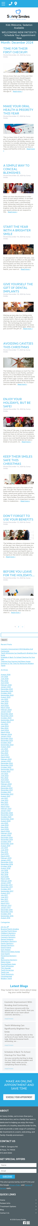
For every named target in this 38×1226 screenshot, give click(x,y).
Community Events (8, 935)
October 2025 (6, 693)
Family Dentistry (7, 943)
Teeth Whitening (7, 966)
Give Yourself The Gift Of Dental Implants (18, 287)
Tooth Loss (5, 972)
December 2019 (7, 837)
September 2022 (7, 769)
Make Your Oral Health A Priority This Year (18, 109)
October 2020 (6, 817)
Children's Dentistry (8, 933)
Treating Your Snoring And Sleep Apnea (16, 661)
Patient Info (5, 1203)
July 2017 (4, 895)
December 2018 (7, 862)
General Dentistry (7, 946)
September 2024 (7, 720)
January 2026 (6, 687)
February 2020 (6, 833)
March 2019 (5, 856)
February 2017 (6, 906)
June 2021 (4, 800)
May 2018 (4, 875)
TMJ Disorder (6, 968)
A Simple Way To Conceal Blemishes (16, 169)
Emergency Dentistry (9, 941)
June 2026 (5, 679)
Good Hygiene (6, 948)
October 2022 (6, 767)
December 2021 (7, 788)
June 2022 (5, 776)
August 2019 (5, 846)
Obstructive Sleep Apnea (10, 952)
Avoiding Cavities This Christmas (18, 345)
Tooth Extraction (7, 970)
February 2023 (6, 759)
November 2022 (7, 765)
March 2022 (5, 782)
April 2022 (5, 780)
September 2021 (7, 794)
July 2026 (4, 677)
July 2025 (4, 699)
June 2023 (4, 751)
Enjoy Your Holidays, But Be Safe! (17, 402)
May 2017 (4, 899)
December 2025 (7, 689)
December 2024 (7, 714)
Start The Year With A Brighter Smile (17, 230)
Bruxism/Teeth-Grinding (10, 929)
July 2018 (4, 870)
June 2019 (4, 850)
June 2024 (5, 726)
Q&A (2, 958)
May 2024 (4, 728)
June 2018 (4, 873)
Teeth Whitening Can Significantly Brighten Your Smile (16, 1028)
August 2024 (6, 722)
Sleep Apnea (5, 962)
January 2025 (6, 712)
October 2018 (6, 866)
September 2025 (7, 695)
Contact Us (4, 1213)
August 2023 (5, 747)
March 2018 (5, 879)
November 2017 (7, 887)
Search (4, 640)
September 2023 (7, 745)
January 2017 (6, 908)
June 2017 (4, 897)
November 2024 (7, 716)
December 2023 (7, 738)
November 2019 (7, 840)
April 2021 (5, 805)
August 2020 (6, 821)
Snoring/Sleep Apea (8, 964)
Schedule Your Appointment (19, 1097)
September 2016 (7, 916)
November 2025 (7, 691)
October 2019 (6, 842)
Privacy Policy (15, 1185)
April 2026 (5, 683)
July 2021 (4, 798)
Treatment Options (8, 1206)
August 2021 (5, 796)
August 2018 (5, 868)
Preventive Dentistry (8, 956)
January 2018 (6, 883)
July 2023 (4, 749)
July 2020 (4, 823)
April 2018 (5, 877)
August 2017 (5, 893)
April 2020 (5, 829)
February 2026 (6, 685)
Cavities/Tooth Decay (9, 931)
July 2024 (4, 724)
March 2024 (5, 732)
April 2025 (5, 705)
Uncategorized (6, 976)
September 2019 (7, 844)
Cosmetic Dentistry (8, 937)
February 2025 (6, 710)
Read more (9, 1019)
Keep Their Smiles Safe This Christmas (17, 460)
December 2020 (7, 813)
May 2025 (4, 703)
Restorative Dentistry (9, 960)
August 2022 (5, 771)
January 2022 (6, 786)
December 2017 (7, 885)
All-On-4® (5, 927)
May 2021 (4, 802)
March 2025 (5, 708)
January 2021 (6, 811)
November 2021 (7, 790)
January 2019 (6, 860)
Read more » (17, 91)
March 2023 (5, 757)
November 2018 (7, 864)
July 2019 (4, 848)
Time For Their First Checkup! (15, 50)
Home (2, 1200)
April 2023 (5, 755)
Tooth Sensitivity (7, 974)
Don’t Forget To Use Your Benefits (18, 517)
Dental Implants (7, 939)
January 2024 (6, 736)
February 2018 (6, 881)
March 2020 (5, 831)
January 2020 (6, 835)
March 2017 (5, 903)
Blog (2, 1210)
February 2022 (6, 784)
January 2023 (6, 761)
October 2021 (6, 792)
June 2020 (5, 825)
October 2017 (6, 889)
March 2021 (5, 807)
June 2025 (5, 701)
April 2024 (5, 730)
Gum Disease (5, 950)
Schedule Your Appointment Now (19, 36)
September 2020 (7, 819)
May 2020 (4, 827)
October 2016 (6, 914)
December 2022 (7, 763)
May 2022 (4, 778)
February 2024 (6, 734)
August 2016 (5, 918)
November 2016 (7, 912)
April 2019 (5, 854)
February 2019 (6, 858)
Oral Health (5, 954)
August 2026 (5, 675)
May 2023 (4, 753)
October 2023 (6, 743)
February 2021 (6, 809)
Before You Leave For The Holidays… (19, 573)
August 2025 (5, 697)
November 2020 (7, 815)
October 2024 (6, 718)
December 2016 (7, 910)
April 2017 (5, 901)
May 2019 (4, 852)
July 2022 (4, 774)
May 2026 (4, 681)
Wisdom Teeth (6, 978)
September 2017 (7, 891)
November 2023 (7, 741)
